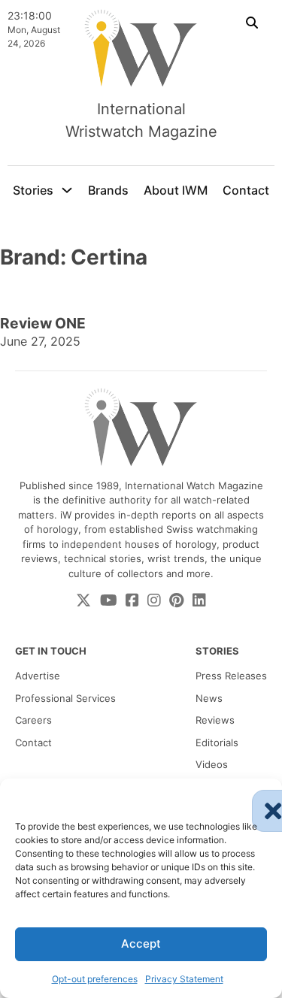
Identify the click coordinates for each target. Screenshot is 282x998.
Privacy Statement (184, 978)
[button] (259, 797)
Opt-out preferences (95, 978)
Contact (246, 190)
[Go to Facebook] (132, 601)
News (209, 698)
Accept (141, 943)
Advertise (37, 676)
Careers (33, 720)
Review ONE (43, 323)
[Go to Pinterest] (176, 601)
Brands (108, 190)
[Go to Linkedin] (199, 601)
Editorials (217, 742)
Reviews (215, 720)
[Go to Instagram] (154, 601)
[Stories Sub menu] (67, 190)
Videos (212, 764)
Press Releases (231, 676)
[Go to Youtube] (108, 601)
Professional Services (65, 698)
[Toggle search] (251, 23)
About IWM (176, 190)
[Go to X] (83, 601)
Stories (33, 190)
